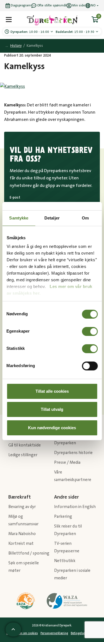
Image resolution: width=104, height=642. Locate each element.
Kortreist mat (21, 543)
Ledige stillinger (22, 455)
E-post (15, 197)
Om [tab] (85, 218)
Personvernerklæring (54, 633)
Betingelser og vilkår (84, 633)
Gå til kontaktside (24, 445)
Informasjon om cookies (22, 633)
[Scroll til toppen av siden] (13, 629)
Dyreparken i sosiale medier (72, 574)
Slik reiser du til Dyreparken (68, 530)
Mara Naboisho (22, 533)
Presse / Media (67, 462)
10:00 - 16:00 (30, 32)
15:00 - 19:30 (75, 32)
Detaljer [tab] (52, 218)
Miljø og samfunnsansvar (23, 520)
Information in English (75, 506)
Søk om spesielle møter (23, 567)
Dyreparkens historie (73, 452)
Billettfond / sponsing (28, 553)
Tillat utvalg (52, 409)
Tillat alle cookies (52, 391)
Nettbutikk (64, 560)
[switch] (90, 331)
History (16, 46)
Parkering (63, 516)
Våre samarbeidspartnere (72, 476)
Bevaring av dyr (22, 506)
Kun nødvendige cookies (52, 427)
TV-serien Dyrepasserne (66, 547)
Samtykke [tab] (18, 218)
